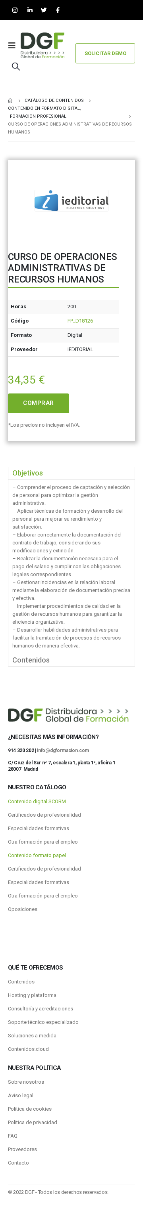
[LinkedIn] (30, 10)
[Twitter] (44, 10)
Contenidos (21, 982)
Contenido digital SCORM (37, 801)
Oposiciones (22, 909)
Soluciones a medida (32, 1036)
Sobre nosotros (26, 1082)
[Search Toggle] (16, 66)
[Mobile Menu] (14, 45)
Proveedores (22, 1149)
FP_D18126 (80, 321)
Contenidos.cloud (28, 1049)
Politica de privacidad (32, 1122)
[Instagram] (15, 10)
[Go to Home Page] (11, 101)
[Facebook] (58, 10)
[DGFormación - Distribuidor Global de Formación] (42, 45)
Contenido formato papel (37, 855)
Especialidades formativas (38, 828)
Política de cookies (30, 1109)
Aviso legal (20, 1095)
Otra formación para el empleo (43, 842)
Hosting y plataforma (32, 995)
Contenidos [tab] (31, 660)
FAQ (12, 1136)
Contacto (18, 1163)
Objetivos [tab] (27, 473)
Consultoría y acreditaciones (40, 1009)
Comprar (38, 403)
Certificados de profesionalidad (44, 815)
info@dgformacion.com (63, 750)
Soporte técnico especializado (43, 1022)
